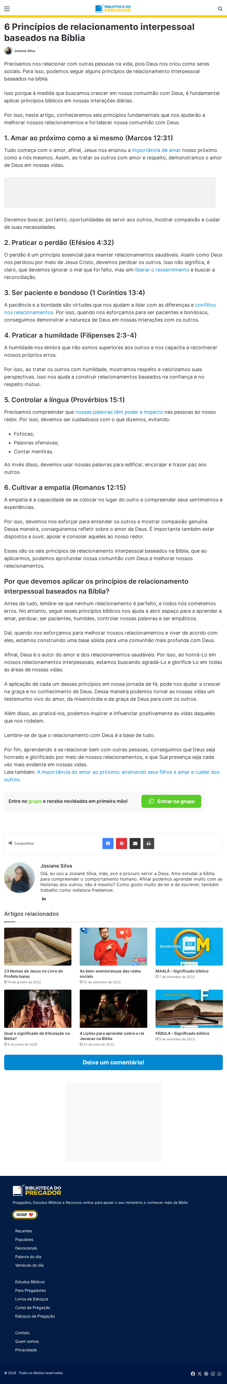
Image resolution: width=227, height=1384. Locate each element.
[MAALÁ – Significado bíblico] (189, 947)
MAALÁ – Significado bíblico (182, 971)
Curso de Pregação (32, 1307)
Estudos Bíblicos (30, 1281)
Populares (24, 1239)
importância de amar (156, 150)
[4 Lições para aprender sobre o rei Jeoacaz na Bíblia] (113, 1009)
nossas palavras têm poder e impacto (119, 412)
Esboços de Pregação (35, 1316)
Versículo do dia (29, 1265)
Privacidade (26, 1349)
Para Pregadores (30, 1290)
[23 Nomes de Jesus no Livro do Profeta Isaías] (37, 947)
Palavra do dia (28, 1256)
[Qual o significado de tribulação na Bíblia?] (37, 1009)
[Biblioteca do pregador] (113, 8)
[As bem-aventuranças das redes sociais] (113, 947)
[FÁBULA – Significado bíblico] (189, 1009)
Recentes (23, 1230)
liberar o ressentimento (162, 270)
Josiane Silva (24, 51)
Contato (22, 1332)
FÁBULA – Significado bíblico (183, 1033)
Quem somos (27, 1341)
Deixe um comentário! (114, 1062)
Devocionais (26, 1248)
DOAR (25, 1214)
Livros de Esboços (31, 1299)
